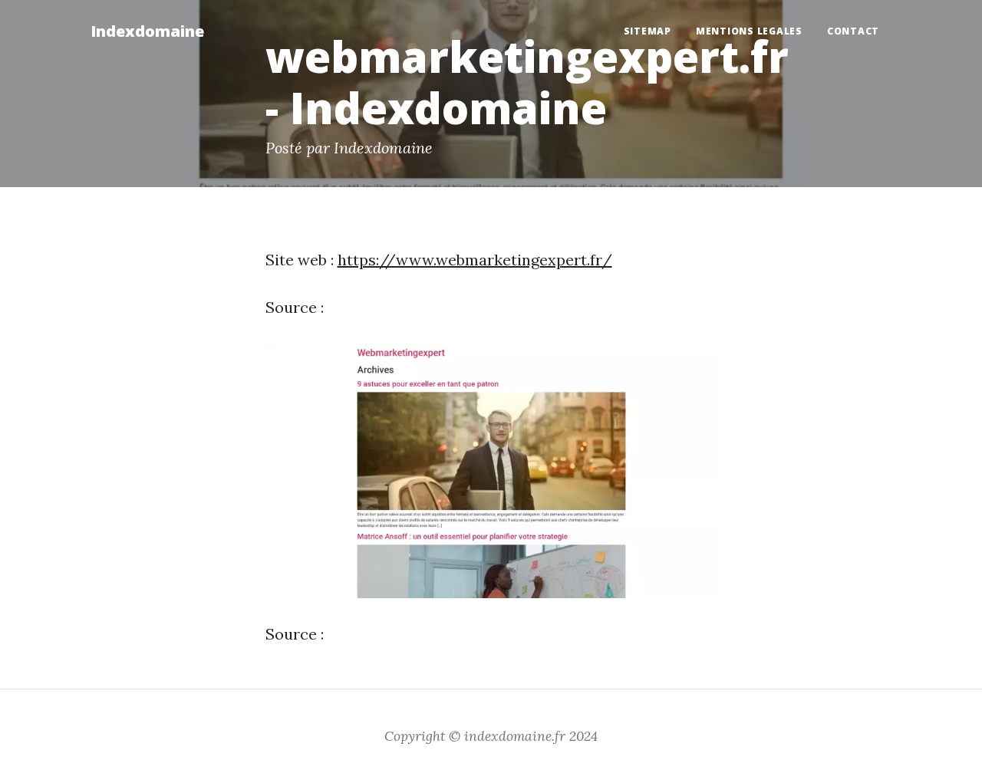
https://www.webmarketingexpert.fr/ (475, 259)
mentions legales (749, 31)
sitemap (647, 31)
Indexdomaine (147, 31)
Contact (853, 31)
